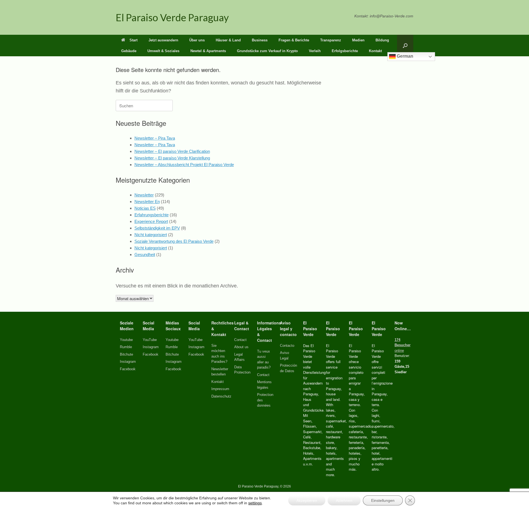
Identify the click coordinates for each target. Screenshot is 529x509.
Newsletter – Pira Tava (154, 138)
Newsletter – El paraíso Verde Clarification (172, 151)
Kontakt (375, 51)
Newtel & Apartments (208, 51)
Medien (358, 40)
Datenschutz (221, 396)
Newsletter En (147, 201)
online (403, 345)
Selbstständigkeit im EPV (157, 228)
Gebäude (128, 51)
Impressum (220, 389)
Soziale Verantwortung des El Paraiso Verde (174, 241)
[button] (405, 45)
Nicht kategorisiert (150, 234)
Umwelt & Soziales (163, 51)
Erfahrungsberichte (151, 214)
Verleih (315, 51)
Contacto (287, 345)
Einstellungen (383, 500)
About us (241, 347)
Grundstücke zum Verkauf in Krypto (267, 51)
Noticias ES (145, 208)
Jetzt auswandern (163, 40)
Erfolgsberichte (345, 51)
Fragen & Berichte (294, 40)
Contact (240, 340)
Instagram (128, 361)
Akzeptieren (306, 500)
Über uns (197, 40)
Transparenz (330, 40)
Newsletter (144, 195)
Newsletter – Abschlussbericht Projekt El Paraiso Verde (184, 164)
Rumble (126, 347)
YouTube (150, 340)
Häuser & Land (228, 40)
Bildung (382, 40)
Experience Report (151, 221)
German (404, 56)
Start (133, 40)
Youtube (126, 340)
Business (260, 40)
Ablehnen (344, 500)
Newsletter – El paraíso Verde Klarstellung (172, 158)
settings (255, 503)
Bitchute (126, 354)
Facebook (128, 369)
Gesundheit (144, 254)
